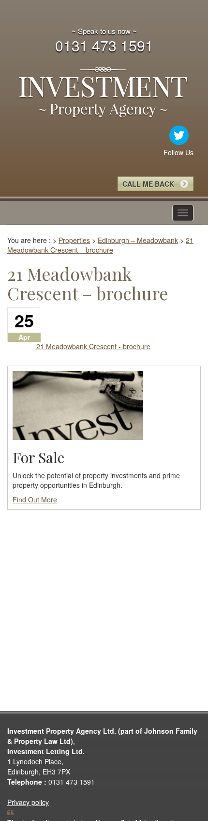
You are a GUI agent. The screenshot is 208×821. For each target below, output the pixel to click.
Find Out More (35, 499)
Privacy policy (28, 802)
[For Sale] (78, 404)
